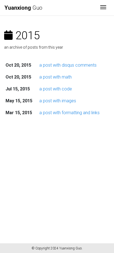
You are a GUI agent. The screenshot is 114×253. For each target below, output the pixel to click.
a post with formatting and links (69, 112)
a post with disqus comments (68, 65)
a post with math (55, 77)
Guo (23, 7)
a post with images (57, 100)
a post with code (55, 89)
